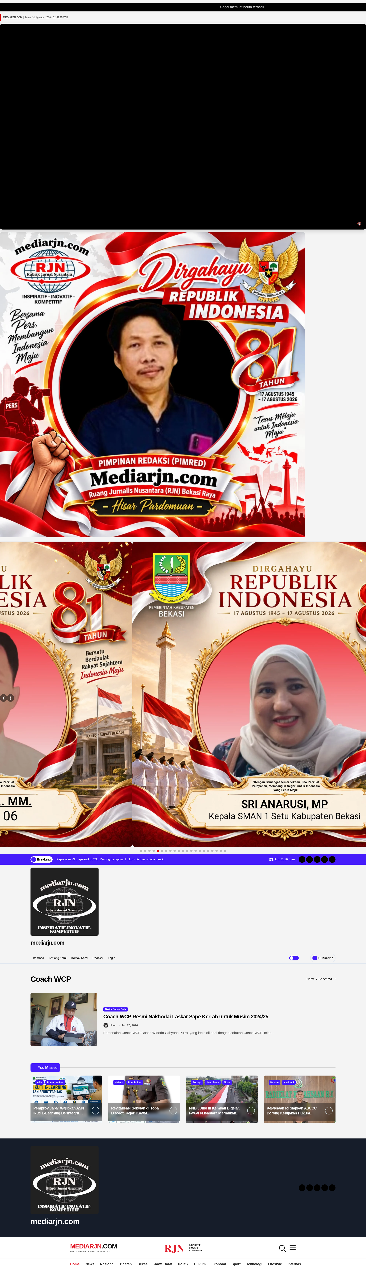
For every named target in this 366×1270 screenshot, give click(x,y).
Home (75, 1264)
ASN (39, 1082)
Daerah (126, 1264)
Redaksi (97, 958)
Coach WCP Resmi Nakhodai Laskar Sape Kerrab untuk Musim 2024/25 (185, 1017)
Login (111, 958)
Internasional (298, 1264)
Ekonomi (218, 1264)
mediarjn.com (47, 942)
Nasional (289, 1082)
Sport (236, 1264)
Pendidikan (134, 1082)
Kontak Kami (79, 958)
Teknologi (254, 1264)
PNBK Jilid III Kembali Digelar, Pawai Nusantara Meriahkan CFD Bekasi (214, 1113)
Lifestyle (275, 1264)
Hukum (119, 1082)
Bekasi (142, 1264)
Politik (183, 1264)
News (227, 1082)
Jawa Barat (212, 1082)
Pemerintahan (55, 1082)
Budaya (197, 1082)
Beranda (38, 958)
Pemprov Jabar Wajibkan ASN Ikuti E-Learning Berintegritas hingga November (58, 1113)
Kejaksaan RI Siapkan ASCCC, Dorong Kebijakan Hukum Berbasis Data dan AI (292, 1113)
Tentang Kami (57, 958)
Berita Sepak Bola (115, 1009)
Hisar (113, 1025)
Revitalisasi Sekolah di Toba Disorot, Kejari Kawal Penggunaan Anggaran (135, 1113)
